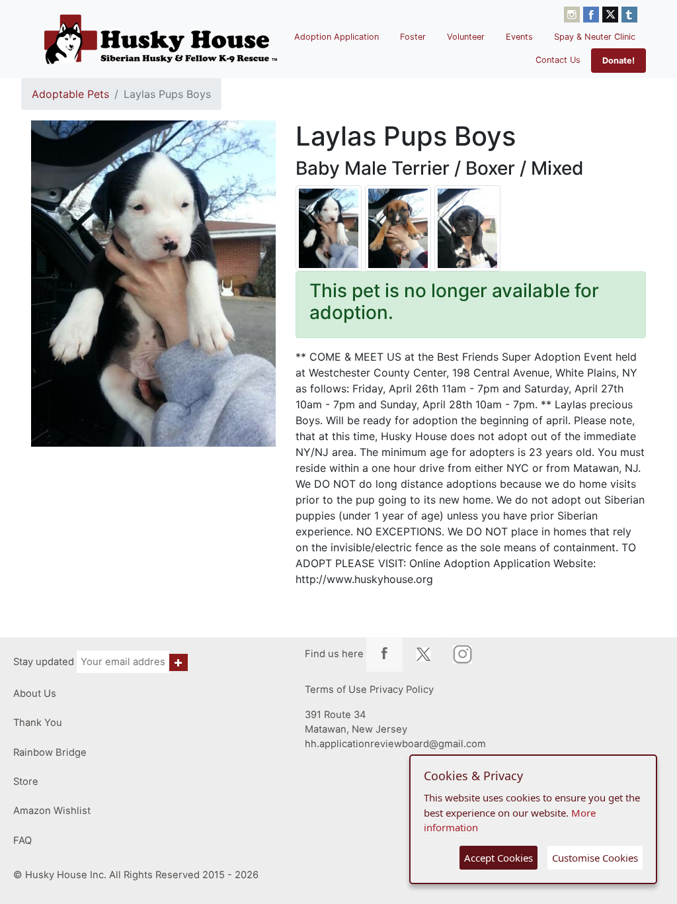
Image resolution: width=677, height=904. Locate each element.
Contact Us (558, 60)
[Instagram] (573, 13)
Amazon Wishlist (52, 811)
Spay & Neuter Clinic (594, 37)
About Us (34, 694)
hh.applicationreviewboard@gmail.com (395, 744)
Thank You (37, 723)
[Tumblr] (629, 13)
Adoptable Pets (70, 94)
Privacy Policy (402, 690)
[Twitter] (611, 13)
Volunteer (466, 37)
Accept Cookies (498, 857)
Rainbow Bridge (50, 752)
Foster (413, 37)
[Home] (161, 39)
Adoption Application (336, 37)
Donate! (618, 61)
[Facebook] (592, 13)
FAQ (22, 840)
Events (519, 37)
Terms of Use (336, 690)
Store (25, 782)
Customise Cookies (595, 857)
